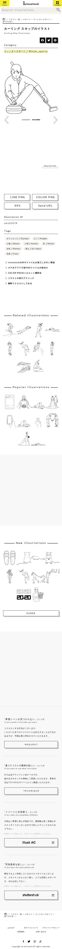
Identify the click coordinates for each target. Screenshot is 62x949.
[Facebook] (42, 40)
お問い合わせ (41, 932)
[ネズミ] (38, 558)
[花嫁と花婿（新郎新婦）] (52, 402)
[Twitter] (49, 40)
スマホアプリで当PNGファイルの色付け (28, 267)
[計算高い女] (38, 594)
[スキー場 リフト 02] (56, 120)
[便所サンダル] (10, 558)
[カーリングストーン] (6, 120)
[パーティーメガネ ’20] (24, 594)
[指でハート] (38, 420)
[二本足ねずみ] (52, 558)
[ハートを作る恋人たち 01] (52, 420)
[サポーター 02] (52, 348)
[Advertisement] (31, 158)
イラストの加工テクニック (21, 278)
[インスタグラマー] (24, 402)
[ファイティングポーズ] (10, 348)
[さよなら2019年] (24, 348)
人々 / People (40, 239)
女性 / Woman (13, 249)
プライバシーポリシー (51, 928)
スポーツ (27, 19)
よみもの (10, 928)
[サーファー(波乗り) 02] (24, 367)
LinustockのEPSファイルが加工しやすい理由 (31, 262)
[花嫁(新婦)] (24, 439)
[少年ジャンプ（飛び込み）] (38, 348)
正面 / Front (12, 254)
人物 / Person (13, 244)
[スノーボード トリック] (38, 367)
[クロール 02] (52, 330)
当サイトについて (31, 928)
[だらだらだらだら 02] (24, 420)
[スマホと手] (10, 420)
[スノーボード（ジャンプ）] (10, 330)
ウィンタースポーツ (42, 19)
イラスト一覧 (14, 19)
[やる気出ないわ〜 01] (38, 439)
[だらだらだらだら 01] (38, 402)
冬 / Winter (48, 244)
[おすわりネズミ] (24, 558)
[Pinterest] (55, 40)
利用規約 (20, 932)
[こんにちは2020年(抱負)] (10, 576)
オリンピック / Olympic (18, 239)
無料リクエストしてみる (20, 283)
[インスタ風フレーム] (10, 402)
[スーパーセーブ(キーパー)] (24, 330)
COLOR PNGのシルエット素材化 (25, 273)
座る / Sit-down (33, 249)
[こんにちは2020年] (38, 576)
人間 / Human (31, 244)
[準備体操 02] (38, 330)
